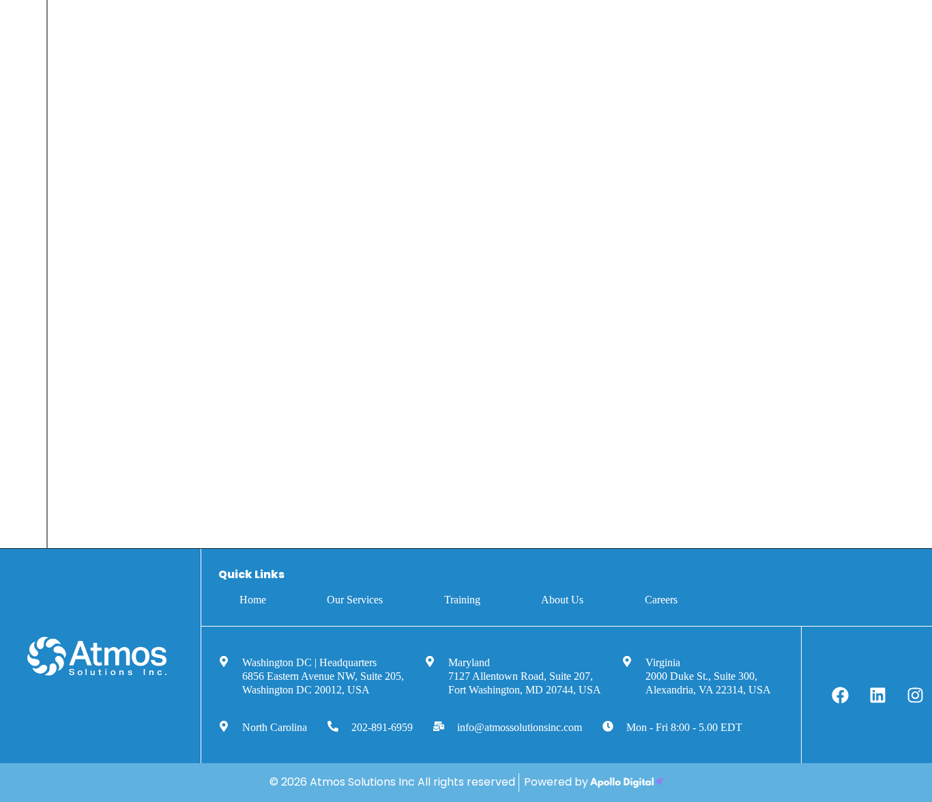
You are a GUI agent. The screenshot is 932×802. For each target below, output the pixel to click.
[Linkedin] (878, 695)
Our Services (355, 599)
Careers (661, 599)
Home (252, 599)
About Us (562, 599)
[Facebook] (841, 695)
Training (462, 599)
